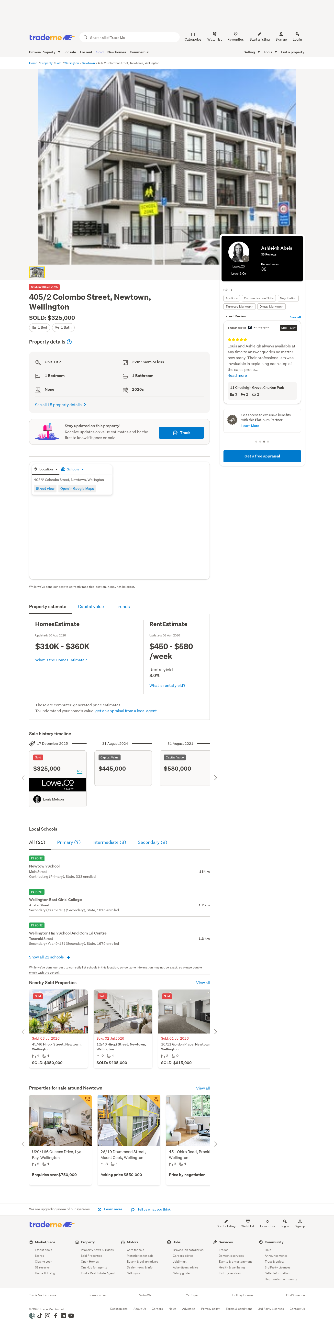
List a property (292, 52)
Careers (157, 1309)
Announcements (276, 1256)
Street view (45, 488)
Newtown (89, 63)
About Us (140, 1309)
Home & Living (45, 1273)
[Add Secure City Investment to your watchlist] (153, 1102)
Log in (297, 39)
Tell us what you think (154, 1209)
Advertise (188, 1309)
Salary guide (181, 1273)
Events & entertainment (235, 1261)
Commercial (139, 52)
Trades (223, 1250)
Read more (237, 375)
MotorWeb (146, 1295)
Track (185, 432)
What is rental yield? (167, 685)
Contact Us (297, 1309)
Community (274, 1242)
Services (226, 1242)
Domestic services (231, 1256)
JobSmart (180, 1261)
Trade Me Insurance (42, 1295)
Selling (250, 52)
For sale (70, 52)
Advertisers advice (185, 1267)
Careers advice (183, 1256)
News (172, 1309)
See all (295, 317)
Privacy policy (210, 1309)
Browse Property (42, 52)
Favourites (267, 1226)
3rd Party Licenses (277, 1267)
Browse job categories (188, 1250)
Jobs (176, 1242)
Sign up (281, 39)
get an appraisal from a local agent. (126, 710)
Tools (268, 52)
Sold (99, 52)
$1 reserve (42, 1267)
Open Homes (90, 1261)
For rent (86, 52)
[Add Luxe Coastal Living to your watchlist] (85, 1102)
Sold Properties (91, 1256)
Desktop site (119, 1309)
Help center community (281, 1279)
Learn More (250, 425)
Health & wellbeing (232, 1267)
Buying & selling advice (142, 1261)
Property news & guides (97, 1250)
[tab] (45, 469)
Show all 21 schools (47, 956)
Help (268, 1250)
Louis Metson (53, 799)
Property (46, 63)
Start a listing (226, 1226)
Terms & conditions (239, 1309)
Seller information (277, 1273)
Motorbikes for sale (140, 1256)
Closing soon (43, 1261)
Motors (132, 1242)
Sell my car (134, 1273)
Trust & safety (274, 1261)
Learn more (113, 1209)
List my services (230, 1273)
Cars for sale (135, 1250)
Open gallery (169, 257)
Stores (39, 1256)
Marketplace (45, 1242)
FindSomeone (295, 1295)
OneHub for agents (94, 1267)
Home (33, 63)
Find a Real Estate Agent (98, 1273)
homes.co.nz (97, 1295)
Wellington (72, 63)
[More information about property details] (69, 342)
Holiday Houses (243, 1295)
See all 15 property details (58, 404)
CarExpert (193, 1295)
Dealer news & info (140, 1267)
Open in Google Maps (77, 488)
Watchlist (247, 1226)
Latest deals (43, 1250)
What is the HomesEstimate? (61, 659)
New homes (116, 52)
